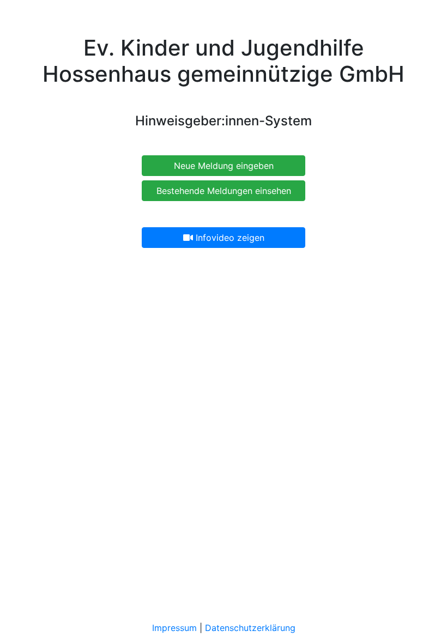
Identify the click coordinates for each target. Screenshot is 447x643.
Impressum (174, 627)
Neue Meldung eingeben (224, 165)
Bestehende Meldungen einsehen (223, 190)
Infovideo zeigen (228, 237)
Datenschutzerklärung (250, 627)
